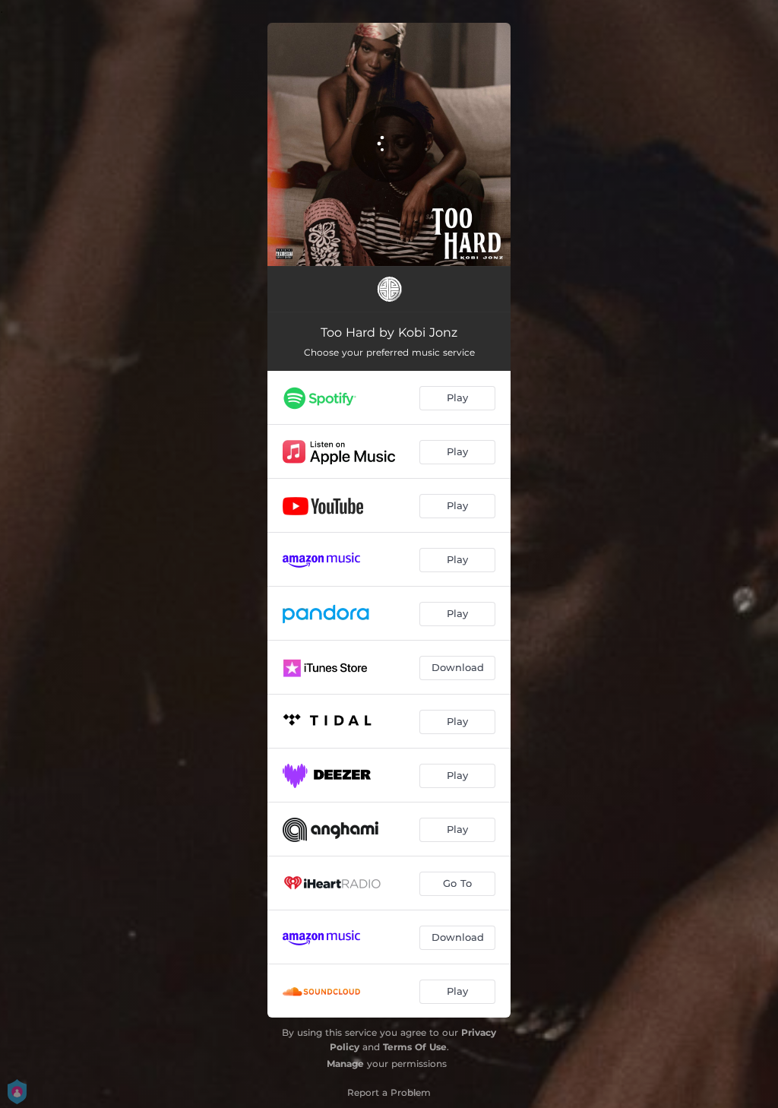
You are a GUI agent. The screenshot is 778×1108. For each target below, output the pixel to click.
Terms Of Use (415, 1047)
